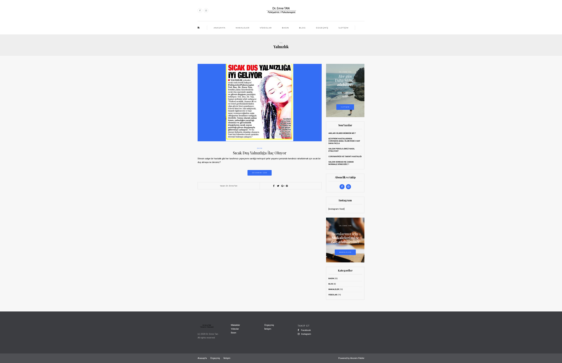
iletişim (345, 107)
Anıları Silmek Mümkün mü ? (342, 133)
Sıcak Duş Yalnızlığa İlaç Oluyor (259, 152)
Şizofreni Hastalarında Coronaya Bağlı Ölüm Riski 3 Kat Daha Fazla (344, 141)
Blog (302, 28)
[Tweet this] (278, 186)
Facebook (306, 330)
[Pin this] (287, 186)
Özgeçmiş (322, 28)
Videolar (266, 28)
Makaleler (243, 28)
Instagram (306, 334)
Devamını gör (259, 173)
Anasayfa (220, 28)
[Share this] (274, 186)
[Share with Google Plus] (282, 186)
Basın (285, 28)
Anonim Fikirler (357, 358)
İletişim (343, 28)
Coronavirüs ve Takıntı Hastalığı (345, 157)
